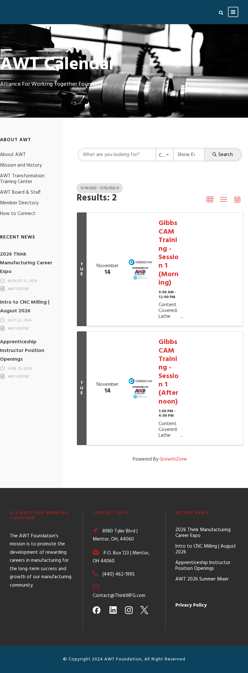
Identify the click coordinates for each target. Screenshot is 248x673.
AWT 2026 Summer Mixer (202, 579)
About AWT (13, 155)
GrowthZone (173, 459)
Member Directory (19, 203)
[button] (210, 199)
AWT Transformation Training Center (22, 179)
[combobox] (164, 155)
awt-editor (18, 289)
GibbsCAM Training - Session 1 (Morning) (169, 253)
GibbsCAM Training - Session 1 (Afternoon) (169, 372)
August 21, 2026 (22, 281)
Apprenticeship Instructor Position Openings (22, 351)
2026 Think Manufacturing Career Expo (26, 263)
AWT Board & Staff (20, 192)
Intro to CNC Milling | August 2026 (24, 306)
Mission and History (21, 165)
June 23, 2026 (20, 369)
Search (225, 155)
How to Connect (18, 214)
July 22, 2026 (20, 321)
